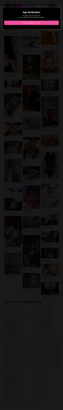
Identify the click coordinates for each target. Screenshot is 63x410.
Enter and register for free (31, 23)
